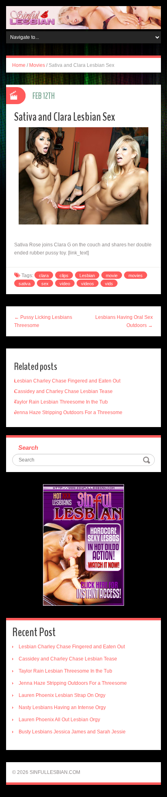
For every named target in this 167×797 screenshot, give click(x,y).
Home (19, 65)
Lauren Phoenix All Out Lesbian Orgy (59, 719)
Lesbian (87, 275)
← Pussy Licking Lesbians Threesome (43, 321)
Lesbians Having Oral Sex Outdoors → (124, 321)
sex (45, 283)
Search (28, 447)
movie (112, 275)
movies (135, 275)
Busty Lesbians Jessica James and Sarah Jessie (72, 732)
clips (64, 275)
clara (44, 275)
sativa (24, 283)
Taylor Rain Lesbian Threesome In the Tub (61, 402)
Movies (37, 65)
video (65, 283)
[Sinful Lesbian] (83, 17)
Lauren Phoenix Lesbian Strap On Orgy (62, 695)
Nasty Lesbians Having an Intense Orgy (62, 707)
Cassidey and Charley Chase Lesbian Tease (63, 391)
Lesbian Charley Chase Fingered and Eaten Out (67, 381)
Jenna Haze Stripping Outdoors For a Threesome (68, 412)
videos (87, 283)
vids (109, 283)
